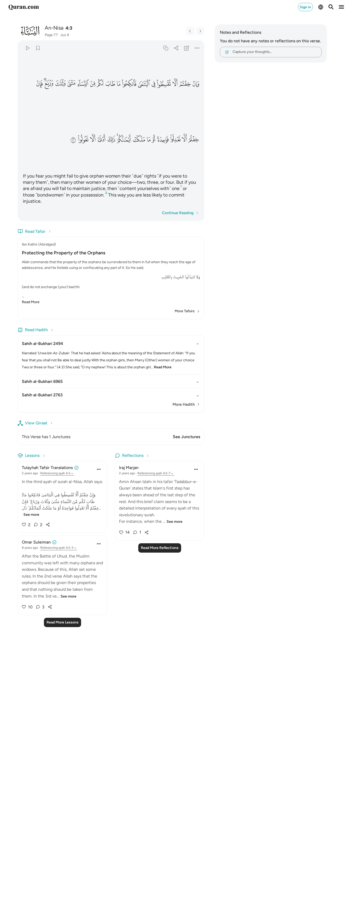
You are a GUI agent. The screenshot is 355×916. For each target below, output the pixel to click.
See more (31, 514)
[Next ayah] (200, 31)
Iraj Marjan (129, 467)
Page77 (51, 35)
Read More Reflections (160, 548)
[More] (197, 47)
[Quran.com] (23, 7)
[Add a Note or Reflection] (186, 47)
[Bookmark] (37, 47)
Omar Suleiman (36, 542)
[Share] (176, 47)
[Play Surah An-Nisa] (27, 47)
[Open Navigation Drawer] (341, 7)
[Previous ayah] (190, 31)
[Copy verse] (165, 47)
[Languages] (320, 7)
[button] (195, 84)
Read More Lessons (62, 622)
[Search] (331, 7)
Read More (31, 302)
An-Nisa (54, 28)
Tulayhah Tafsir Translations (47, 467)
